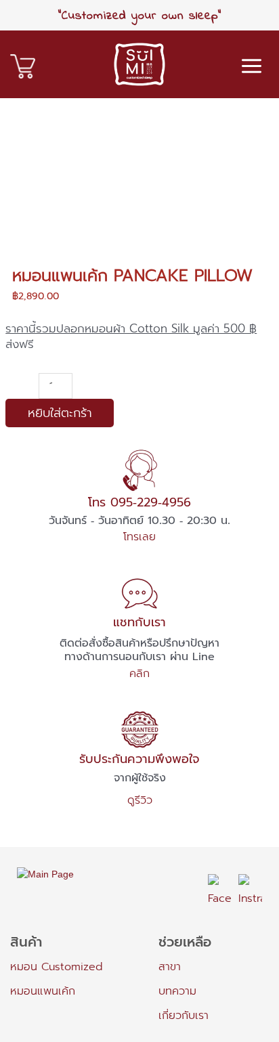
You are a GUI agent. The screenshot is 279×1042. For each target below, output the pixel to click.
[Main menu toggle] (251, 66)
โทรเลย (139, 537)
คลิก (139, 674)
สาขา (169, 967)
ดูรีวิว (139, 800)
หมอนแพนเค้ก (42, 991)
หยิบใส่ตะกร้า (60, 413)
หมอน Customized (56, 967)
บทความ (177, 991)
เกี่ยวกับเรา (183, 1015)
